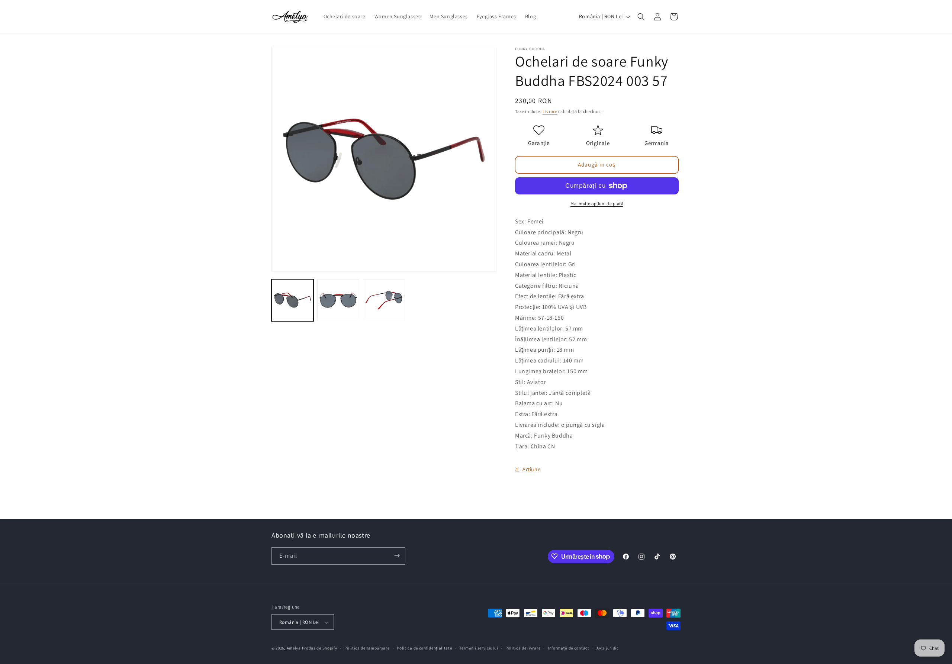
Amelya (294, 648)
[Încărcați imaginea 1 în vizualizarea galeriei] (292, 300)
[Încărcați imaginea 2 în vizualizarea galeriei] (338, 300)
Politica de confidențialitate (424, 648)
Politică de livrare (522, 648)
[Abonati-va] (397, 555)
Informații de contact (568, 648)
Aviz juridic (607, 648)
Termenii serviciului (478, 648)
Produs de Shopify (319, 648)
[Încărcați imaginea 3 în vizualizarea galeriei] (384, 300)
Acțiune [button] (531, 469)
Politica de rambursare (366, 648)
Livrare (550, 111)
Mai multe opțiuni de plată (596, 203)
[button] (641, 17)
